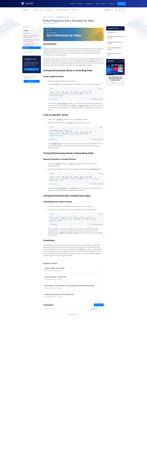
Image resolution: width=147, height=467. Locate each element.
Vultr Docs (25, 10)
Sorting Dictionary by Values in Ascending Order (31, 36)
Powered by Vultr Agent (97, 99)
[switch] (39, 27)
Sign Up (30, 69)
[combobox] (97, 309)
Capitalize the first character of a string (115, 42)
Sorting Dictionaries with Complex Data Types (30, 44)
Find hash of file (111, 32)
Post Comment (98, 305)
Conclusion (26, 47)
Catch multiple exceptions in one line (114, 48)
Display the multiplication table (114, 54)
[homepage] (27, 4)
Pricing (98, 3)
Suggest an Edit (32, 81)
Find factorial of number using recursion (115, 37)
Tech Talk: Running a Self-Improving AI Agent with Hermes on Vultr (115, 78)
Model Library (74, 10)
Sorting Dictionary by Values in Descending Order (31, 40)
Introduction (27, 33)
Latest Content (38, 10)
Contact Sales (121, 3)
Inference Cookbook (63, 10)
